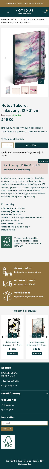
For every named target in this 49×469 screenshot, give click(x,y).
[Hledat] (8, 12)
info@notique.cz (9, 385)
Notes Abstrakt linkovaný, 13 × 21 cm (12, 343)
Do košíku (12, 354)
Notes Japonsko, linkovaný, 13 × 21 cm (36, 343)
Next (44, 58)
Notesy (24, 19)
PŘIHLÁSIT (7, 429)
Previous (5, 58)
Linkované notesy (37, 19)
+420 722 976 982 (10, 381)
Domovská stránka (9, 19)
